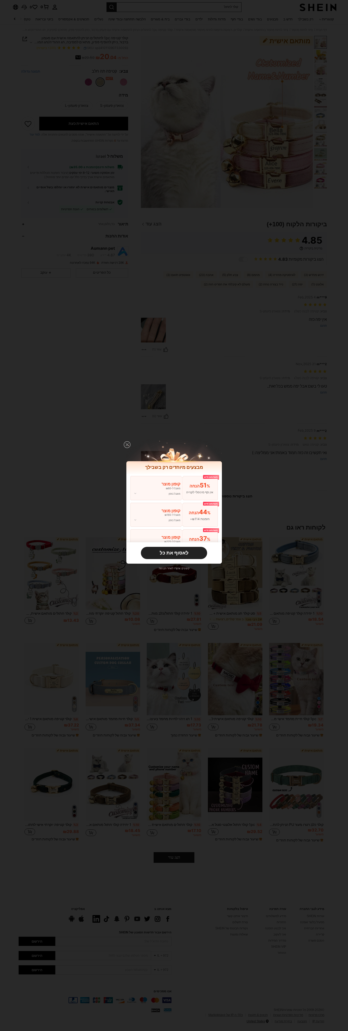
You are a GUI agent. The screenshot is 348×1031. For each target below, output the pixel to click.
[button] (127, 444)
